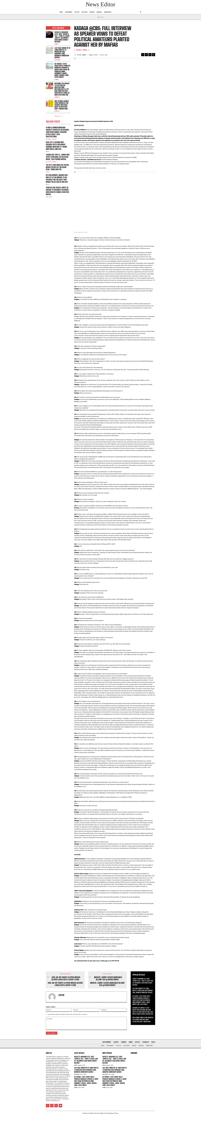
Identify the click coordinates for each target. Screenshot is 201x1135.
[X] (146, 54)
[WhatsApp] (153, 54)
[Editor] (75, 55)
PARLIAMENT (68, 12)
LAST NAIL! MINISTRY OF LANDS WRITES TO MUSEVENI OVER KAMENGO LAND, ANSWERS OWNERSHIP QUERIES (62, 53)
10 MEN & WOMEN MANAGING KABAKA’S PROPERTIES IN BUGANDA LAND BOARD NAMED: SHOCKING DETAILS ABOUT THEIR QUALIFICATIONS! (57, 132)
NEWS (61, 12)
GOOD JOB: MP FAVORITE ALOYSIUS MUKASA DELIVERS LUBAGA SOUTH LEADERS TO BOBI (65, 984)
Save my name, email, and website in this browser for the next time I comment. (67, 1014)
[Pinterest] (150, 54)
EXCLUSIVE (84, 12)
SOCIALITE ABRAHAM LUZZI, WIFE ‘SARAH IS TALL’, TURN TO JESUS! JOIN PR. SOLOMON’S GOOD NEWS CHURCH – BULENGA (62, 37)
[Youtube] (60, 1105)
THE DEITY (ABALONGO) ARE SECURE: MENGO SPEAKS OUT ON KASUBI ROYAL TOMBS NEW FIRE (57, 167)
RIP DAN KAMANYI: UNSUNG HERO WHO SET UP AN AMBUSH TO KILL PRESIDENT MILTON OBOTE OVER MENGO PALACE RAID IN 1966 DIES (57, 178)
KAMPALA (99, 12)
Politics (77, 12)
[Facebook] (142, 54)
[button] (140, 12)
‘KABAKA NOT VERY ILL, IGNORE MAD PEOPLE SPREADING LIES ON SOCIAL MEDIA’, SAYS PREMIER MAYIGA (57, 157)
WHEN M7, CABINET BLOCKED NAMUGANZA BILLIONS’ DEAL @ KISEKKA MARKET (107, 984)
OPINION (92, 12)
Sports (57, 97)
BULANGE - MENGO (51, 139)
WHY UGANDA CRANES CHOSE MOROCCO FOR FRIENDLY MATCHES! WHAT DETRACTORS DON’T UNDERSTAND (61, 105)
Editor (84, 55)
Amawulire (107, 12)
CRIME (56, 79)
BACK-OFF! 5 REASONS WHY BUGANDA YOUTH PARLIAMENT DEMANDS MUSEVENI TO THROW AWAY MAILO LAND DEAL (56, 145)
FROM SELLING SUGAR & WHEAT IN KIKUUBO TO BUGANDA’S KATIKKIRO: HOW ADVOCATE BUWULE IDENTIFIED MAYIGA (57, 190)
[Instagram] (52, 1105)
